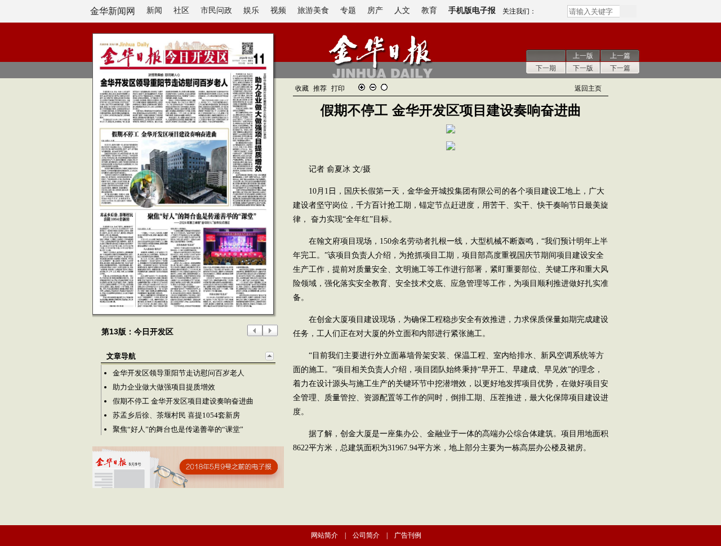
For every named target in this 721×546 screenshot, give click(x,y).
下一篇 (620, 68)
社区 (181, 10)
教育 (429, 10)
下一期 (546, 68)
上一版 (583, 56)
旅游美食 (313, 10)
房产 (375, 10)
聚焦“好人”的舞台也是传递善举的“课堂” (178, 429)
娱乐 (251, 10)
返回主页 (588, 88)
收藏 (302, 88)
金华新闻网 (112, 11)
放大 (361, 87)
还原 (384, 87)
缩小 (373, 87)
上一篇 (620, 56)
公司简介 (366, 535)
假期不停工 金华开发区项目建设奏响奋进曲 (183, 401)
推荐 (320, 88)
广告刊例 (407, 535)
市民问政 (216, 10)
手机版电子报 (472, 10)
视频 (278, 10)
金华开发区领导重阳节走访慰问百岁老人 (178, 373)
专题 (348, 10)
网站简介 (324, 535)
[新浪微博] (551, 13)
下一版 (583, 68)
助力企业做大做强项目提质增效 (164, 387)
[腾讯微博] (540, 13)
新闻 (154, 10)
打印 (338, 88)
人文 (402, 10)
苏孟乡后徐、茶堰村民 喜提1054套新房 (176, 415)
